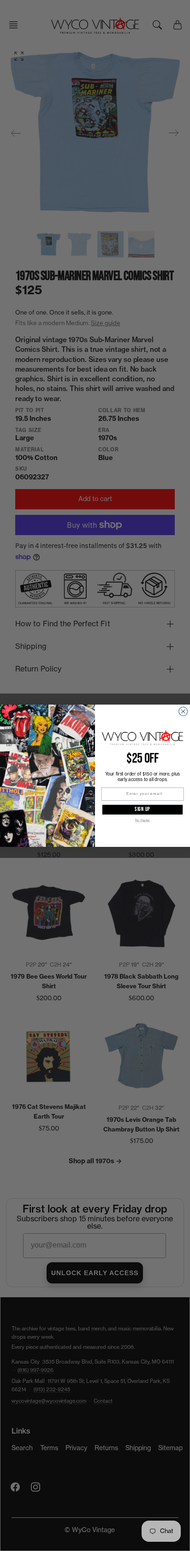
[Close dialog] (183, 711)
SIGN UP (142, 809)
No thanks (142, 820)
